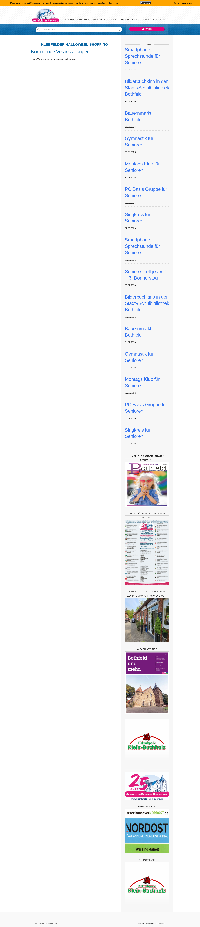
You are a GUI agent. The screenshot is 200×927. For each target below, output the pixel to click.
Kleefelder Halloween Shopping (74, 44)
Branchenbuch (129, 19)
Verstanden (145, 3)
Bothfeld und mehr (76, 19)
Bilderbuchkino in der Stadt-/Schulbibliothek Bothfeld (147, 88)
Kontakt (158, 19)
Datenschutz (160, 924)
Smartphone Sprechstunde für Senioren (142, 56)
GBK (145, 19)
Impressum (149, 924)
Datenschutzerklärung (182, 3)
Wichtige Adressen (103, 19)
